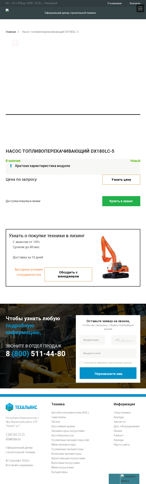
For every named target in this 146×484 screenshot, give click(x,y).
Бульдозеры (59, 472)
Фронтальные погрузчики (68, 458)
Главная (11, 32)
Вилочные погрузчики (65, 463)
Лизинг (118, 431)
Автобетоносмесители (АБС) (70, 412)
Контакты (135, 3)
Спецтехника (122, 412)
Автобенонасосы (62, 435)
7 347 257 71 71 (15, 434)
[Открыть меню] (140, 8)
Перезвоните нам (108, 374)
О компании (115, 3)
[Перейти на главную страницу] (21, 13)
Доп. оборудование (127, 426)
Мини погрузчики (62, 467)
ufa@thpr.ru (13, 439)
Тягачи (55, 421)
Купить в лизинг (121, 201)
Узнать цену (121, 179)
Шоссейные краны (63, 426)
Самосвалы (58, 417)
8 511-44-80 (35, 354)
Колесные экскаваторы (66, 453)
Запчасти (119, 421)
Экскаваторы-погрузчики (67, 431)
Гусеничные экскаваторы (67, 449)
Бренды (119, 417)
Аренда (119, 440)
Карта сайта (122, 444)
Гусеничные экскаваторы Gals (70, 440)
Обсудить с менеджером (68, 274)
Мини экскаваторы (63, 444)
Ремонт (119, 435)
